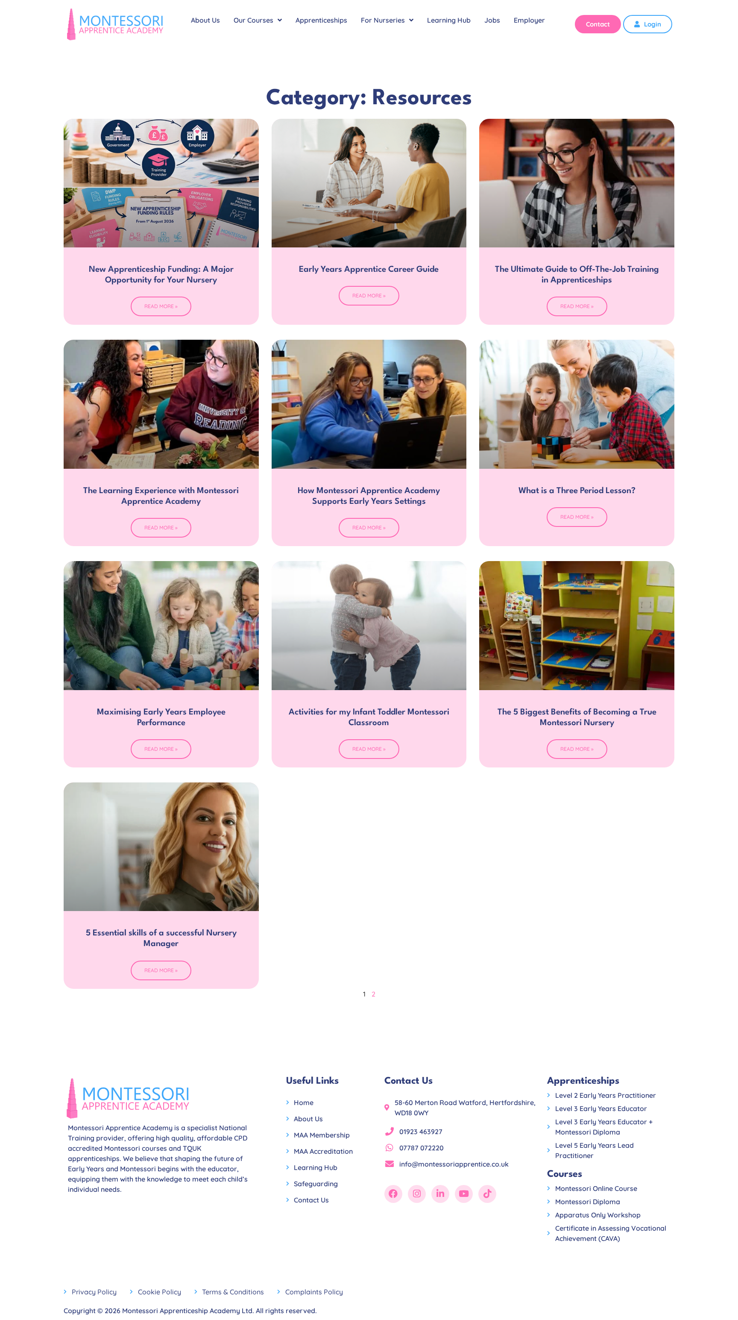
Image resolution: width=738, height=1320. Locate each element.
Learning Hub (449, 20)
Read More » (161, 306)
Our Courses (253, 20)
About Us (205, 20)
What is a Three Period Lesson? (577, 491)
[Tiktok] (487, 1194)
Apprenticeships (321, 20)
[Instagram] (417, 1194)
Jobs (492, 20)
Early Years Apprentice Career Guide (369, 269)
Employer (529, 20)
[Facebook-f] (393, 1194)
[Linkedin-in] (440, 1194)
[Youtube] (464, 1194)
